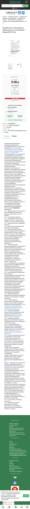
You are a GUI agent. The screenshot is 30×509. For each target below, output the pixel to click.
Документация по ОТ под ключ (17, 434)
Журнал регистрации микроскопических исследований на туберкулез (13, 332)
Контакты (11, 446)
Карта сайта (12, 431)
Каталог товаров (13, 425)
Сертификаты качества (15, 449)
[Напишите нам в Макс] (19, 12)
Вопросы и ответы (14, 460)
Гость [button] (16, 8)
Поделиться (15, 100)
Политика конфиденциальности (17, 450)
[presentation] (20, 64)
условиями (4, 493)
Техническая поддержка (15, 471)
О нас (10, 441)
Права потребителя (14, 466)
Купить (16, 93)
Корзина (11, 426)
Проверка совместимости (15, 468)
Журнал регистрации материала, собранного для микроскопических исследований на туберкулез (13, 307)
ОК (26, 495)
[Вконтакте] (15, 477)
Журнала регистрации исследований (13, 367)
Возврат (11, 463)
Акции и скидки (15, 98)
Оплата (11, 462)
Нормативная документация (16, 432)
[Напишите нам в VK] (23, 12)
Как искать (12, 469)
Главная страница (13, 423)
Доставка (11, 465)
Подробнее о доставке (20, 116)
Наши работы (12, 435)
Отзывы (14, 136)
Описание (6, 136)
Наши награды (13, 444)
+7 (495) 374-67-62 (11, 12)
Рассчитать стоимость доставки (15, 120)
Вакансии (11, 447)
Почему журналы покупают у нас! (17, 455)
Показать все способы (10, 116)
